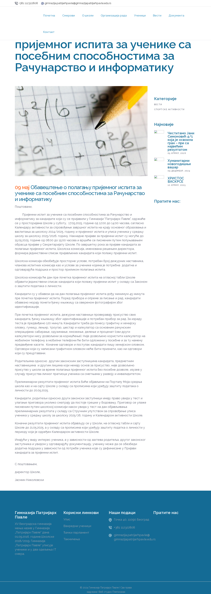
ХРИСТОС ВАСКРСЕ (176, 180)
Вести (158, 104)
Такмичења (71, 539)
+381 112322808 (28, 3)
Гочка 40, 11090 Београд (131, 519)
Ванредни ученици (77, 526)
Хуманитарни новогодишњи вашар (179, 164)
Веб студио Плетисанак (112, 592)
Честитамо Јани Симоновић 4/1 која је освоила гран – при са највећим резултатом (181, 141)
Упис (66, 519)
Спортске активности (169, 109)
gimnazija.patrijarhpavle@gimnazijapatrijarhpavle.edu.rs (78, 3)
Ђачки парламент (76, 532)
